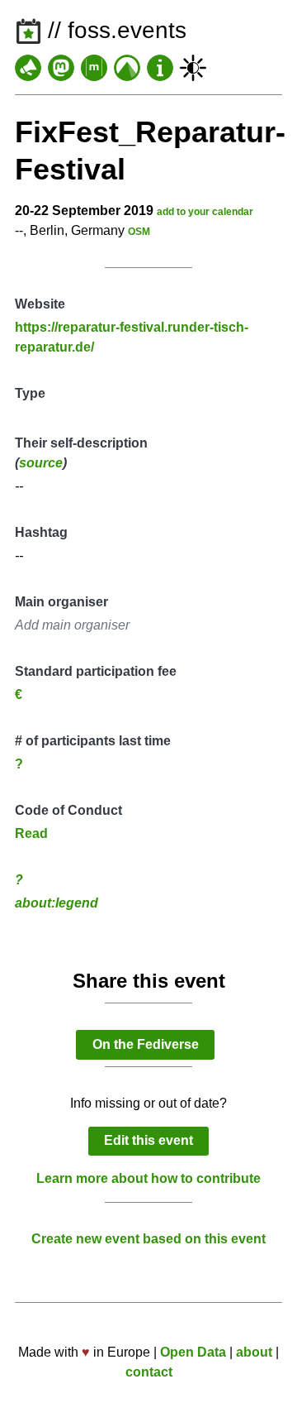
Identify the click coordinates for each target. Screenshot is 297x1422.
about (254, 1352)
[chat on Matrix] (94, 68)
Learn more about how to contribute (148, 1178)
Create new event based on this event (148, 1239)
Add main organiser (72, 625)
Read (31, 833)
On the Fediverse (145, 1044)
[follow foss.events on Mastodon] (61, 68)
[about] (160, 68)
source (41, 463)
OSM (139, 231)
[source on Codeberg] (127, 68)
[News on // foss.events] (28, 68)
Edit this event (148, 1140)
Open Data (193, 1352)
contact (148, 1372)
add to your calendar (205, 212)
